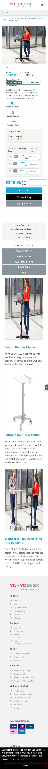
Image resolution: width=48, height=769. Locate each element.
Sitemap (17, 618)
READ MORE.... (30, 98)
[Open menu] (2, 4)
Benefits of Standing (22, 670)
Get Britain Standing (22, 697)
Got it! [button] (25, 766)
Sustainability (19, 611)
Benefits (14, 665)
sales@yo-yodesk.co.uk (25, 229)
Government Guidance (23, 694)
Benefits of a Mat (20, 674)
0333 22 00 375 (25, 233)
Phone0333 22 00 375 (19, 636)
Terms (13, 648)
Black (19, 136)
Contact (14, 622)
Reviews (17, 614)
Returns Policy (19, 657)
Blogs (16, 604)
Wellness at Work (19, 685)
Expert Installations (21, 607)
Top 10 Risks (19, 691)
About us (17, 600)
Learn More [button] (20, 759)
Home (4, 19)
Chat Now (25, 237)
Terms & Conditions (22, 653)
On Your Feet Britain (22, 701)
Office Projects (19, 631)
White (11, 136)
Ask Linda (18, 708)
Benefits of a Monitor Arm (24, 677)
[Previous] (3, 47)
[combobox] (26, 13)
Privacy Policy (19, 660)
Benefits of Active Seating (24, 681)
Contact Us (18, 628)
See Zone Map (33, 149)
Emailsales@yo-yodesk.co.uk (23, 642)
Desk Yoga (18, 704)
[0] (41, 5)
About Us (15, 595)
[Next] (45, 47)
